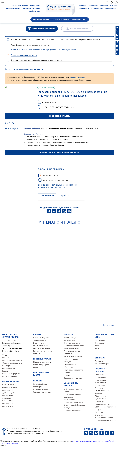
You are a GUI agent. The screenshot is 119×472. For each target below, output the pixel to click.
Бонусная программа (41, 364)
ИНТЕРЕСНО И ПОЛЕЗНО (59, 222)
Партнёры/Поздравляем (74, 370)
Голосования (100, 340)
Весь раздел (108, 325)
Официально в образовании (70, 365)
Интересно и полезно (73, 356)
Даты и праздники (71, 348)
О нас (4, 355)
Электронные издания (42, 340)
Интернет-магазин (40, 389)
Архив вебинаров (102, 363)
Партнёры (6, 365)
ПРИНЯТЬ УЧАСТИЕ (59, 115)
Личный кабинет (40, 384)
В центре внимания (72, 343)
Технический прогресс (73, 378)
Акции (35, 367)
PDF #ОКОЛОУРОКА (41, 345)
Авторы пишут (70, 337)
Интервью (68, 354)
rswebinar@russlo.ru (67, 50)
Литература (99, 401)
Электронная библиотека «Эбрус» (74, 406)
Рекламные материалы (31, 8)
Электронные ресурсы (42, 392)
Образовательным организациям (9, 388)
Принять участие (47, 196)
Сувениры (37, 354)
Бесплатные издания (20, 5)
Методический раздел (41, 373)
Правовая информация (11, 373)
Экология (99, 415)
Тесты (97, 345)
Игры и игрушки (39, 343)
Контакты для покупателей (7, 404)
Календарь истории (72, 359)
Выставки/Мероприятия (74, 345)
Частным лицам (8, 384)
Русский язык (100, 399)
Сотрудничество (8, 368)
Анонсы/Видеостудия (72, 340)
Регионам (99, 388)
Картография (35, 5)
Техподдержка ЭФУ (13, 8)
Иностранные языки (103, 404)
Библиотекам (84, 8)
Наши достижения (9, 376)
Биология (99, 412)
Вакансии (6, 371)
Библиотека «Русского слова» (73, 390)
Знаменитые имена (72, 351)
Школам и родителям (42, 362)
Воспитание (100, 385)
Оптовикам (6, 398)
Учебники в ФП (34, 11)
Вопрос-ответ (7, 401)
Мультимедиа (100, 380)
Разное (67, 372)
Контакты (6, 357)
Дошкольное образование (100, 375)
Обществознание (102, 396)
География (99, 409)
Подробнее (64, 195)
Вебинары (82, 5)
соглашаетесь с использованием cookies (87, 441)
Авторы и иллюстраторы (12, 360)
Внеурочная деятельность (105, 420)
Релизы (67, 375)
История (98, 393)
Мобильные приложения (98, 5)
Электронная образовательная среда (73, 400)
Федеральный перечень (12, 363)
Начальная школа (102, 391)
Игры (97, 348)
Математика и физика (104, 417)
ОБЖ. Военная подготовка (105, 407)
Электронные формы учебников (72, 395)
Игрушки (113, 5)
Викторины (99, 343)
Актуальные (99, 361)
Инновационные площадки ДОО (103, 8)
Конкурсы (68, 362)
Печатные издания (41, 337)
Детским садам (8, 392)
